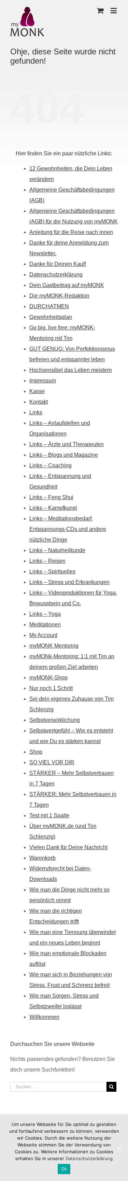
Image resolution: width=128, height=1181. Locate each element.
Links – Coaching (50, 465)
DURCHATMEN (49, 306)
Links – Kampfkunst (53, 508)
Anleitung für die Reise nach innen (71, 232)
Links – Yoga (45, 614)
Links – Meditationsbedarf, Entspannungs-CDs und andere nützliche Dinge (67, 529)
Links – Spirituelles (52, 571)
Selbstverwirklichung (54, 720)
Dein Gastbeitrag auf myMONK (66, 285)
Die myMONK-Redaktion (59, 296)
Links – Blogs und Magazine (63, 455)
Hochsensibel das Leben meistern (70, 370)
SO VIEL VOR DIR (51, 762)
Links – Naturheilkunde (57, 550)
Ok (64, 1168)
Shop (35, 752)
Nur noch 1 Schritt (51, 688)
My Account (43, 635)
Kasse (37, 391)
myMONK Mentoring (54, 646)
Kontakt (38, 402)
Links (35, 412)
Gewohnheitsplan (50, 317)
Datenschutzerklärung (56, 274)
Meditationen (45, 624)
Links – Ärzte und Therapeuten (66, 444)
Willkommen (44, 1017)
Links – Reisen (47, 561)
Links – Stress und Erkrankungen (69, 582)
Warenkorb (42, 858)
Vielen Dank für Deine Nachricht (68, 847)
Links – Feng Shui (51, 497)
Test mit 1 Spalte (49, 815)
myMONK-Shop (48, 677)
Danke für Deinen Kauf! (57, 264)
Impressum (42, 381)
